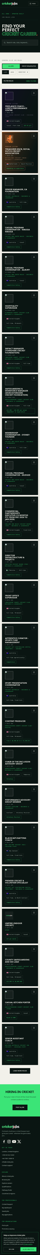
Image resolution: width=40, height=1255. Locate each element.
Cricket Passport (7, 1204)
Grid (12, 72)
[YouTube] (14, 1142)
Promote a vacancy (8, 1229)
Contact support (7, 1165)
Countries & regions (8, 1193)
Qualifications (6, 1186)
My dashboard (7, 1208)
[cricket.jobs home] (9, 3)
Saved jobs (5, 1211)
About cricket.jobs (8, 1176)
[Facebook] (4, 1142)
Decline (11, 1249)
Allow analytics (28, 1249)
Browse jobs (6, 1179)
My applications (7, 1214)
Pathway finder (7, 1190)
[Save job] (34, 93)
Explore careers (7, 1183)
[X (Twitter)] (19, 1142)
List (5, 72)
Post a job (20, 1107)
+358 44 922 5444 (8, 1155)
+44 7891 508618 (8, 1158)
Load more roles (20, 1071)
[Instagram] (9, 1142)
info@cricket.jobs (7, 1162)
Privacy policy (28, 1244)
